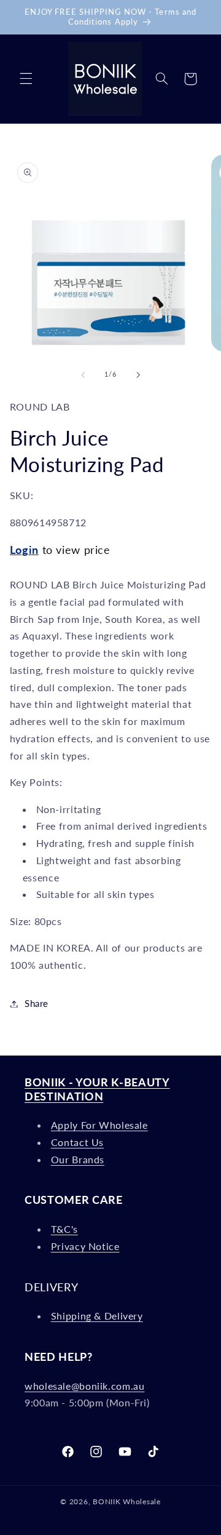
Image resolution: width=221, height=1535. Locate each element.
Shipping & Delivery (97, 1315)
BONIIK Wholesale (127, 1501)
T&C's (64, 1229)
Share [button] (36, 1003)
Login (24, 549)
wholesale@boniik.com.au (85, 1386)
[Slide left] (82, 374)
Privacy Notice (85, 1246)
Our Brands (77, 1159)
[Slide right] (138, 374)
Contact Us (77, 1142)
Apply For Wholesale (99, 1125)
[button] (26, 79)
